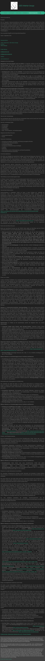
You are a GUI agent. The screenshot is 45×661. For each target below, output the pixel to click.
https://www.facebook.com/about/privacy (35, 566)
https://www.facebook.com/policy (33, 538)
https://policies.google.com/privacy (20, 627)
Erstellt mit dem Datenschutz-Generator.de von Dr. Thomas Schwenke (16, 634)
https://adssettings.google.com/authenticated (28, 631)
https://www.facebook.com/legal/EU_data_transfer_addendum (30, 568)
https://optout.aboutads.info (36, 349)
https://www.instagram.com (38, 528)
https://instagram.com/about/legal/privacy (22, 530)
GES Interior (26, 5)
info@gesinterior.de (5, 51)
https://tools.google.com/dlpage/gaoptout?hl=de (23, 630)
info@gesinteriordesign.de (6, 54)
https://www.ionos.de (11, 431)
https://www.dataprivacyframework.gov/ (25, 220)
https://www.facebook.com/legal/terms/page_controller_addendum (17, 551)
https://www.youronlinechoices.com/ (9, 350)
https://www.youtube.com (38, 626)
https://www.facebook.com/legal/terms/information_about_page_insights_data (19, 561)
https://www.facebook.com (8, 566)
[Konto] (40, 13)
